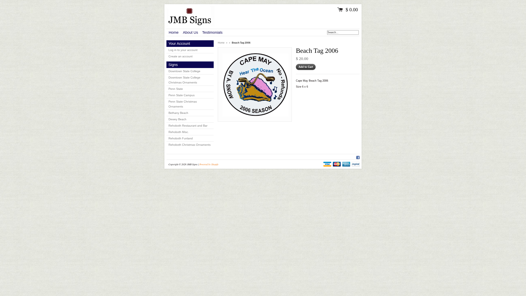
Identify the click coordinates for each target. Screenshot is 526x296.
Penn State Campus (181, 95)
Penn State (175, 88)
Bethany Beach (178, 112)
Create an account (180, 56)
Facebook (358, 157)
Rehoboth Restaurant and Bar (188, 125)
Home (221, 42)
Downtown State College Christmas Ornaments (184, 80)
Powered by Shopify (208, 164)
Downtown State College (184, 71)
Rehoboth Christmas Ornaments (189, 144)
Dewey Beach (177, 119)
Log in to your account (182, 50)
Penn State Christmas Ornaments (182, 104)
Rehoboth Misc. (178, 132)
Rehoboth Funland (180, 138)
